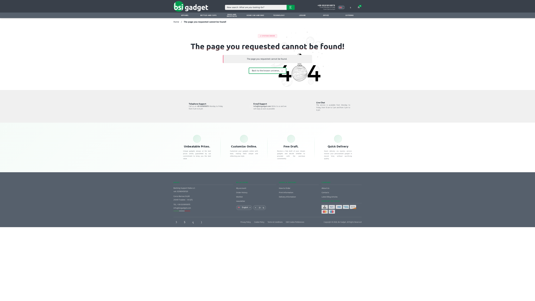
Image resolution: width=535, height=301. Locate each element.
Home (176, 22)
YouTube (218, 222)
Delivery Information (287, 196)
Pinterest (193, 222)
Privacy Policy (245, 222)
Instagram (201, 222)
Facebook (176, 222)
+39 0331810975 (326, 5)
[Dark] (264, 208)
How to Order (284, 188)
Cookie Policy (259, 222)
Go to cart (360, 6)
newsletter (240, 201)
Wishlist (239, 196)
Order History (241, 192)
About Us (325, 188)
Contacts (325, 192)
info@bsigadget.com (182, 208)
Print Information (286, 192)
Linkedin (184, 222)
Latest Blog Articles (330, 196)
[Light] (255, 208)
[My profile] (350, 7)
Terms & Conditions (275, 222)
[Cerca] (291, 7)
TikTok (209, 222)
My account (241, 188)
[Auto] (260, 208)
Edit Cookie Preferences (295, 222)
